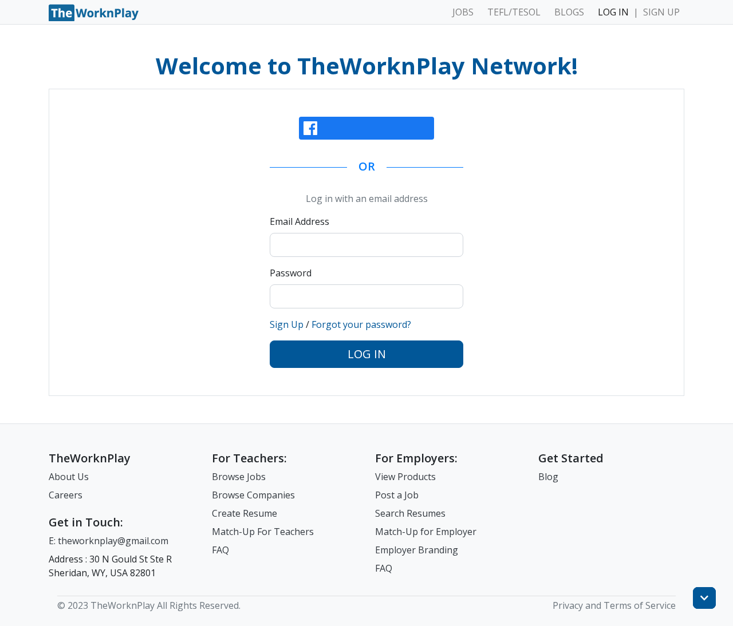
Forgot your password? (361, 324)
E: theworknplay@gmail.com (108, 540)
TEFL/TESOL (514, 12)
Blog (548, 476)
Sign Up (287, 324)
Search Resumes (410, 513)
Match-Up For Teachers (263, 531)
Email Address (299, 221)
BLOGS (569, 12)
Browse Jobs (239, 476)
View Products (405, 476)
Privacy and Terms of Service (614, 605)
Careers (65, 495)
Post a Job (397, 495)
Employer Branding (416, 550)
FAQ (220, 550)
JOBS (463, 12)
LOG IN (613, 12)
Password (291, 273)
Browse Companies (253, 495)
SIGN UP (661, 12)
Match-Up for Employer (425, 531)
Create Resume (244, 513)
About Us (69, 476)
